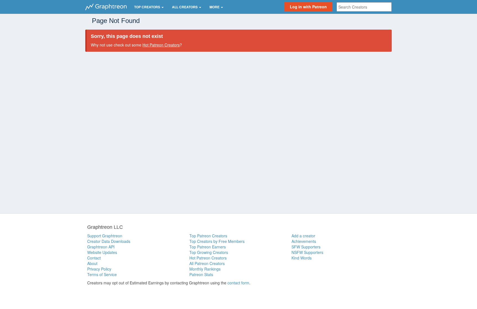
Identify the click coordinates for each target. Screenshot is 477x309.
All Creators (185, 6)
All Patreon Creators (207, 263)
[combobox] (364, 7)
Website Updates (102, 252)
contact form (238, 282)
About (92, 263)
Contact (94, 258)
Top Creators (147, 6)
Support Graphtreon (104, 235)
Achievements (304, 241)
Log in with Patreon (308, 6)
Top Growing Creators (208, 252)
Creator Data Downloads (108, 241)
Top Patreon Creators (208, 235)
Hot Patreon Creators (161, 45)
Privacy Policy (99, 269)
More (215, 6)
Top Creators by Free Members (217, 241)
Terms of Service (102, 274)
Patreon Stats (201, 274)
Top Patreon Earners (207, 247)
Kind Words (302, 258)
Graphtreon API (101, 247)
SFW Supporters (306, 247)
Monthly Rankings (205, 269)
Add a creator (303, 235)
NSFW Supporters (307, 252)
